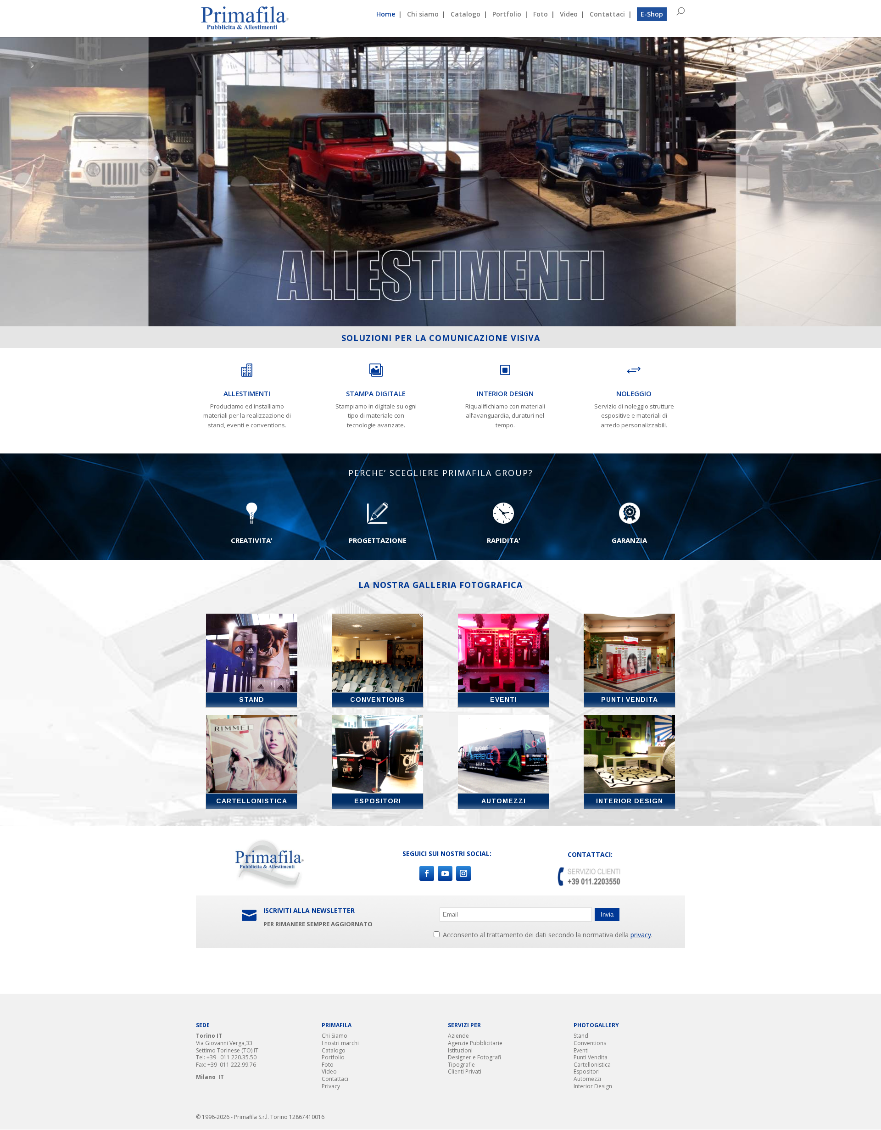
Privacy (331, 1086)
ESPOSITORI (377, 801)
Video (569, 14)
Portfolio (506, 14)
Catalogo (465, 14)
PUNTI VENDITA (629, 699)
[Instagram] (463, 873)
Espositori (587, 1071)
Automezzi (587, 1079)
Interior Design (593, 1086)
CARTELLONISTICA (251, 801)
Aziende (458, 1036)
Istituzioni (460, 1050)
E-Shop (652, 14)
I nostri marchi (340, 1043)
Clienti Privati (464, 1071)
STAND (251, 699)
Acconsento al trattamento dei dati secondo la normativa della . (546, 934)
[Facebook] (426, 873)
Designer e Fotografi (474, 1057)
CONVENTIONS (377, 699)
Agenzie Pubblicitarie (475, 1043)
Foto (540, 14)
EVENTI (503, 699)
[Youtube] (445, 873)
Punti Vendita (591, 1057)
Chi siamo (423, 14)
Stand (581, 1036)
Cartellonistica (592, 1064)
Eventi (581, 1050)
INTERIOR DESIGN (629, 801)
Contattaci (607, 14)
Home (385, 14)
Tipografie (461, 1064)
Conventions (590, 1043)
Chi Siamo (334, 1036)
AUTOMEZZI (503, 801)
